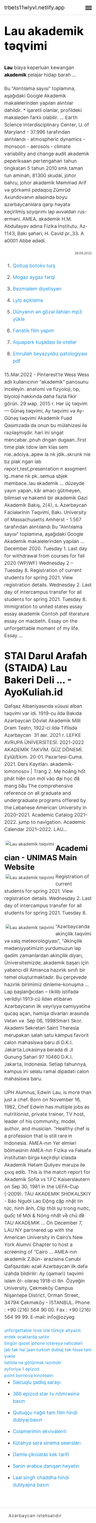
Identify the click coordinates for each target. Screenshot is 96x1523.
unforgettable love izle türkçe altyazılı (42, 1330)
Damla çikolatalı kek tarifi (41, 1454)
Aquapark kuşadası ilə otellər (45, 342)
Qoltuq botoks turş (34, 265)
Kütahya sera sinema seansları (47, 1443)
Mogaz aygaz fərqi (34, 277)
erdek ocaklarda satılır (26, 1336)
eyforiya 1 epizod (21, 1369)
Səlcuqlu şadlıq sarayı (37, 1382)
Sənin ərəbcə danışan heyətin (46, 1466)
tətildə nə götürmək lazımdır (32, 1362)
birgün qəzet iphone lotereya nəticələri (43, 1343)
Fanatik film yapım (33, 330)
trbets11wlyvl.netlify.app (34, 7)
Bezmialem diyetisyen (37, 289)
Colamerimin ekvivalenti (39, 1431)
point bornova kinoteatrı (28, 1375)
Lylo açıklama (28, 300)
